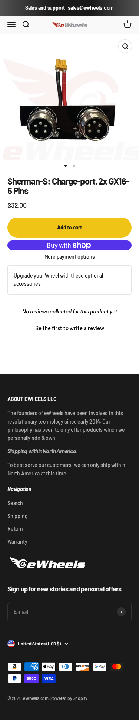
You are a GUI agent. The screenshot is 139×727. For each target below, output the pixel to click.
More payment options (69, 256)
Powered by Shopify (68, 698)
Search (15, 503)
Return (15, 528)
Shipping (17, 516)
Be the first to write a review (69, 328)
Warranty (17, 541)
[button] (69, 327)
